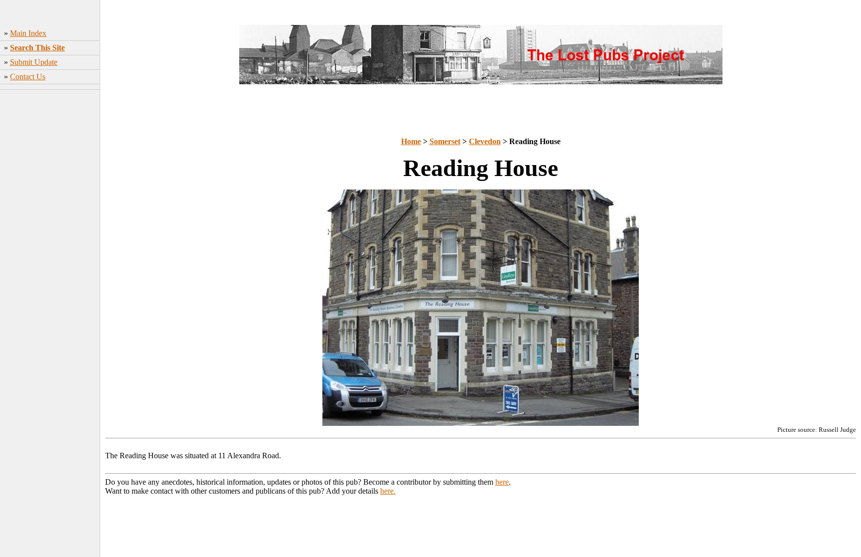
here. (388, 491)
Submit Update (33, 62)
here (502, 482)
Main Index (28, 33)
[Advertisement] (50, 249)
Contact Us (27, 76)
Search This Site (37, 47)
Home (411, 141)
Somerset (445, 141)
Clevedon (485, 141)
